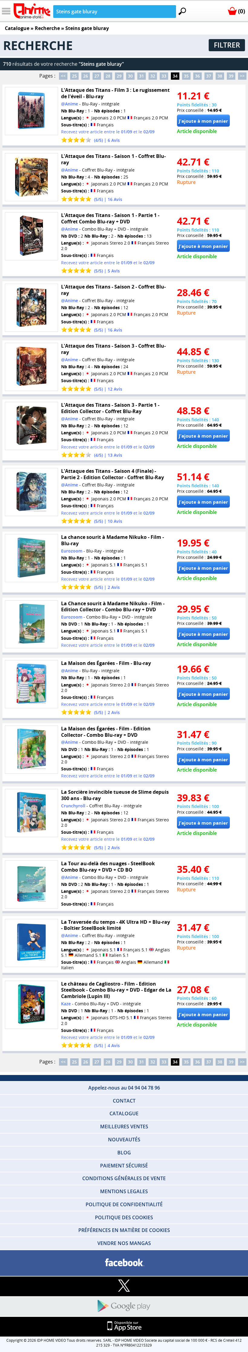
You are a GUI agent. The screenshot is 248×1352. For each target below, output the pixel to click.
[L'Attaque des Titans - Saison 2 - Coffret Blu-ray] (31, 307)
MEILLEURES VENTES (124, 1126)
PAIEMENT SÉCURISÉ (124, 1165)
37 (208, 76)
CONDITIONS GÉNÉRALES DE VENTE (124, 1178)
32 (152, 76)
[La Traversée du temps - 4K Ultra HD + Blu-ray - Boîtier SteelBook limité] (31, 942)
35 (186, 76)
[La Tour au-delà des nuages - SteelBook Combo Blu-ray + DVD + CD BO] (31, 884)
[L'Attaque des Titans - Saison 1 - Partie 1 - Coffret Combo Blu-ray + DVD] (31, 236)
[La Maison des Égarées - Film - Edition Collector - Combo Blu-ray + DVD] (31, 749)
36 (197, 76)
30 (130, 76)
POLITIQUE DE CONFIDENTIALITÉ (124, 1204)
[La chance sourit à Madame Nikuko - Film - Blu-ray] (31, 558)
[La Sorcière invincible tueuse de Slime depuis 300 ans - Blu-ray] (31, 813)
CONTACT (124, 1100)
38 (219, 76)
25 (74, 76)
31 (141, 76)
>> (242, 76)
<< (63, 76)
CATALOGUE (124, 1113)
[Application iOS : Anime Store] (124, 1326)
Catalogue (17, 28)
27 (96, 76)
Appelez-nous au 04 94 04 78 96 (124, 1087)
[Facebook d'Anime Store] (124, 1263)
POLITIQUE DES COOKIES (124, 1217)
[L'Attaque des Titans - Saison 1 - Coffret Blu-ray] (31, 177)
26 (85, 76)
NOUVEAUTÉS (124, 1139)
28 (108, 76)
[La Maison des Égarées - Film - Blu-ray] (31, 684)
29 (119, 76)
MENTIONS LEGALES (124, 1191)
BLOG (124, 1152)
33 (164, 76)
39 (231, 76)
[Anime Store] (32, 10)
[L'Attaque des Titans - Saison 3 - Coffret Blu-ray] (31, 367)
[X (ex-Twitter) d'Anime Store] (124, 1286)
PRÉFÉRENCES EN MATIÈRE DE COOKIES (124, 1230)
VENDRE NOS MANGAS (124, 1243)
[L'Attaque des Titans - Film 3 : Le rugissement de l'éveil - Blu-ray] (31, 111)
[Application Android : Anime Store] (124, 1306)
